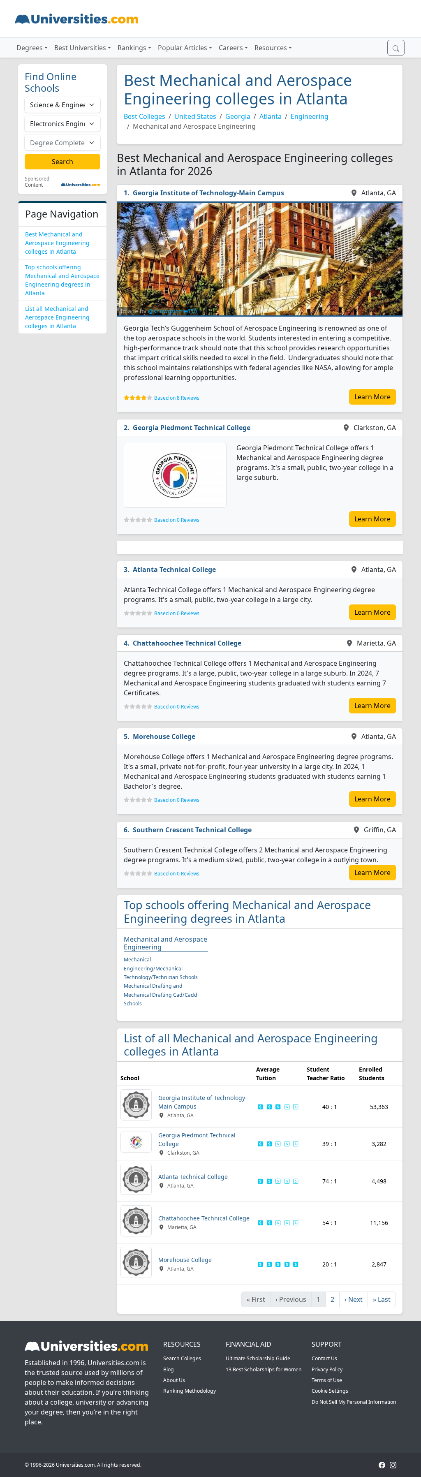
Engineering (309, 116)
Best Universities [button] (80, 47)
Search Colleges (182, 1358)
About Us (174, 1380)
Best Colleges (144, 116)
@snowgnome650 (172, 311)
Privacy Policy (327, 1369)
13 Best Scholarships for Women (264, 1369)
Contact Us (324, 1358)
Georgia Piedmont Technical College (191, 427)
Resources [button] (270, 47)
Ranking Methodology (189, 1390)
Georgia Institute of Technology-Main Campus (208, 192)
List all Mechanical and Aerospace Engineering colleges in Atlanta (57, 317)
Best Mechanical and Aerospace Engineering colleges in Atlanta (57, 242)
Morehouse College (164, 736)
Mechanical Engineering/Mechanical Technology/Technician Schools (161, 968)
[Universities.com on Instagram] (393, 1464)
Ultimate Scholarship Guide (258, 1358)
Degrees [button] (29, 47)
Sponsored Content (37, 182)
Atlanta (270, 116)
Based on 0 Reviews (176, 519)
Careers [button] (231, 47)
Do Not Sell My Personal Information (354, 1401)
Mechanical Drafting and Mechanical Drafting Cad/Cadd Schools (160, 994)
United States (195, 116)
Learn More (372, 396)
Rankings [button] (132, 47)
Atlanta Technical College (174, 569)
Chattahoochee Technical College (187, 643)
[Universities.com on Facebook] (382, 1464)
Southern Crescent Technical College (192, 829)
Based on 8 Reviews (176, 397)
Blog (168, 1369)
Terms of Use (327, 1380)
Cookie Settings (330, 1390)
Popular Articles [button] (182, 47)
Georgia (237, 116)
